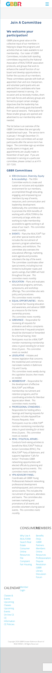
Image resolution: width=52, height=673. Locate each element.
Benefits (40, 535)
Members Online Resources (41, 551)
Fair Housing (26, 564)
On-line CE (9, 614)
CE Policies (9, 624)
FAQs (38, 538)
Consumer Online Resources (25, 551)
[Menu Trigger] (47, 4)
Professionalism (43, 558)
